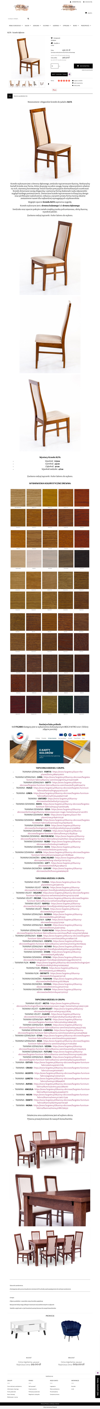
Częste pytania (33, 1389)
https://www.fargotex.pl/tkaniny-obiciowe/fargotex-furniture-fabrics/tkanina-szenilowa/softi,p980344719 (52, 784)
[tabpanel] (50, 705)
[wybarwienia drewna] (50, 747)
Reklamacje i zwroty (12, 1397)
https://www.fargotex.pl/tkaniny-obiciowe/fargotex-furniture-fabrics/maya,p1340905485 (63, 805)
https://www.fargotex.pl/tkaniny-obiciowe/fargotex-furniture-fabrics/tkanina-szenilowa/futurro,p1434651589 (52, 1053)
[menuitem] (16, 25)
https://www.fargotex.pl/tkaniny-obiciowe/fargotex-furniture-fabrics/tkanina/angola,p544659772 (62, 1090)
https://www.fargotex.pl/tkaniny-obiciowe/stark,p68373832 (61, 953)
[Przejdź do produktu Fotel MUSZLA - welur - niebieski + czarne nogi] (71, 1337)
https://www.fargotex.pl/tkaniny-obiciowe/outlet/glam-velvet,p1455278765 (58, 1010)
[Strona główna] (50, 8)
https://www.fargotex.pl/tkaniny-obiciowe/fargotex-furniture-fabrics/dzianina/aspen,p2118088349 (60, 853)
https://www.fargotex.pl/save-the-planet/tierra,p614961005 (61, 883)
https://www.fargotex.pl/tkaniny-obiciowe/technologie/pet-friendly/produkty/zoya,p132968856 (53, 827)
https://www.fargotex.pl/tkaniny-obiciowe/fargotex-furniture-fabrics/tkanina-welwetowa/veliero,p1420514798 (58, 894)
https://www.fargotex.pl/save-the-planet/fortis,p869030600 (62, 773)
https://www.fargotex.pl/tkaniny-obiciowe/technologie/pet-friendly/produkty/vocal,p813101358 (52, 889)
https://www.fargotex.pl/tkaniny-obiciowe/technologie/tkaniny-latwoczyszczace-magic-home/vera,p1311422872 (52, 810)
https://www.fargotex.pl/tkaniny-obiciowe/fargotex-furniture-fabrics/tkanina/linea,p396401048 (61, 794)
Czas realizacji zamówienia (14, 1386)
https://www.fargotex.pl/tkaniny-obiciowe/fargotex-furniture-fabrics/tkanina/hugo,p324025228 (61, 789)
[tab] (10, 96)
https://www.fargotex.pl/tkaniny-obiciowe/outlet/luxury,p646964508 (59, 870)
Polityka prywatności (34, 1392)
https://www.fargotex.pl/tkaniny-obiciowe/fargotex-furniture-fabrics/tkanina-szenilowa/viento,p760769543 (52, 942)
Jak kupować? (32, 1386)
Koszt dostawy (11, 1394)
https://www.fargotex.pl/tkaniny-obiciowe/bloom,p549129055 (61, 926)
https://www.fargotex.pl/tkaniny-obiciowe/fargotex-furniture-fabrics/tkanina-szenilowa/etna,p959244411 (59, 1037)
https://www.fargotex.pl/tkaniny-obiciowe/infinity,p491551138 (60, 974)
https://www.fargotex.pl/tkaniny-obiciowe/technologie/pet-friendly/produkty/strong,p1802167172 (52, 958)
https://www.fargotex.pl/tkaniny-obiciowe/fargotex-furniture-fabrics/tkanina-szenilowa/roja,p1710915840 (59, 1042)
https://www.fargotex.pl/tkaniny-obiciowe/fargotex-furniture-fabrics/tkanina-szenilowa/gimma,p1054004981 (58, 778)
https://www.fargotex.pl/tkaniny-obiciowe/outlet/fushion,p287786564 (59, 980)
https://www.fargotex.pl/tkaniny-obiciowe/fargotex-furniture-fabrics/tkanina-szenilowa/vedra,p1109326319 (52, 1047)
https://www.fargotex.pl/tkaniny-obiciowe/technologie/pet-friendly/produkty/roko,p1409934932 (63, 964)
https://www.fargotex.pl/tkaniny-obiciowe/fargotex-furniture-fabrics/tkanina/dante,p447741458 (62, 1101)
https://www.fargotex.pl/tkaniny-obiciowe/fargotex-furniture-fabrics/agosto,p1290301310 (62, 1074)
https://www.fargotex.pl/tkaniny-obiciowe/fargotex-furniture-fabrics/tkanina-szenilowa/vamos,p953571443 (52, 1026)
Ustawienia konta (54, 1394)
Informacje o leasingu (13, 1389)
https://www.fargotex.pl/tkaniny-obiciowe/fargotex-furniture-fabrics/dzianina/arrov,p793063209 (61, 821)
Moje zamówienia (54, 1389)
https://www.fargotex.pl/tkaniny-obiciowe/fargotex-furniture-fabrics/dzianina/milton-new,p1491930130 (53, 837)
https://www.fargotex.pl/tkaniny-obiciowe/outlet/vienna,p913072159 (59, 985)
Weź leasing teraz (59, 74)
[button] (48, 84)
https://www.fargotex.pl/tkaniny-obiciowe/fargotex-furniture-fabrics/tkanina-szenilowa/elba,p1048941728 (59, 937)
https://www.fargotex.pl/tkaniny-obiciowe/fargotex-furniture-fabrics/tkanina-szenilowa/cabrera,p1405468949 (52, 1031)
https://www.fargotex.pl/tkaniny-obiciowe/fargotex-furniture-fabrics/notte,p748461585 (55, 1021)
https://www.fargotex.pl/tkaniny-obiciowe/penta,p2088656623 (59, 969)
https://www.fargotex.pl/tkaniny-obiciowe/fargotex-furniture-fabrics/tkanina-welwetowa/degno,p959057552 (58, 899)
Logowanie (53, 1386)
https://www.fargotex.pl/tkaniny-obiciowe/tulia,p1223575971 (60, 910)
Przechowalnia (54, 1392)
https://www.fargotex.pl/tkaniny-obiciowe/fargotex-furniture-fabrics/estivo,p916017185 (62, 1064)
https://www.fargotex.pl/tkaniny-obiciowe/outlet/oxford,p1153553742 (56, 800)
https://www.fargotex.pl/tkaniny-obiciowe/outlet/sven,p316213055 (59, 848)
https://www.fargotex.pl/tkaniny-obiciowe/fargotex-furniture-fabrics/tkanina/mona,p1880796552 (61, 1107)
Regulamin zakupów (34, 1394)
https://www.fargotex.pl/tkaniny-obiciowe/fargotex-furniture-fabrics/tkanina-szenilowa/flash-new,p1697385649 (52, 932)
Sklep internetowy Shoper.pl (50, 1407)
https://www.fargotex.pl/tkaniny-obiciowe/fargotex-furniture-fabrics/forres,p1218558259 (55, 832)
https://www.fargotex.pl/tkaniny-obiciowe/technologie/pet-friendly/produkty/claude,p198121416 (52, 1015)
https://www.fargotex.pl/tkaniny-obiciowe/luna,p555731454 (61, 921)
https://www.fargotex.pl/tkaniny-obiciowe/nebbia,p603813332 (61, 915)
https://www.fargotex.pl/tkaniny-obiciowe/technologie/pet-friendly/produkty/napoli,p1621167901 (52, 905)
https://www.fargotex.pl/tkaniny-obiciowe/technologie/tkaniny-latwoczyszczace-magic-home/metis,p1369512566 (52, 1005)
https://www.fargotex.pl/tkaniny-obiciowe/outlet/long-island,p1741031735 (59, 859)
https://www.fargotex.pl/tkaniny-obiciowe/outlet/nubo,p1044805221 (59, 843)
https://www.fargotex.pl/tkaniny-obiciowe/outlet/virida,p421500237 (59, 991)
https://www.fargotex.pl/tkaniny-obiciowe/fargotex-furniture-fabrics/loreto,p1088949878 (62, 1080)
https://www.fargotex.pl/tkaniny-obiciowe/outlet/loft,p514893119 (59, 864)
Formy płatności (11, 1392)
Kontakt (73, 1386)
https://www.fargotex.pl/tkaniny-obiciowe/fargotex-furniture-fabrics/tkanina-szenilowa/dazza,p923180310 (52, 1058)
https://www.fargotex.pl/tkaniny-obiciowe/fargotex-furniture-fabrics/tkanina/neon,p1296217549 (61, 1096)
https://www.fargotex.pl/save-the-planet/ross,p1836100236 (61, 816)
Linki (72, 1389)
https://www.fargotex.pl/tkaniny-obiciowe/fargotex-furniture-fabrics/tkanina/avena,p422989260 (61, 1085)
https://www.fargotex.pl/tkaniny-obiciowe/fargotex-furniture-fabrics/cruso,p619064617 (61, 1069)
